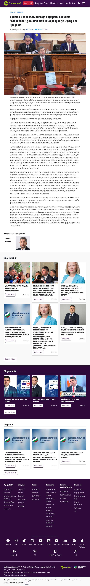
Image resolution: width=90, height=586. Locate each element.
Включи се (54, 3)
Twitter (39, 29)
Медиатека (10, 371)
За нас (46, 3)
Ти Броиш (7, 509)
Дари (62, 3)
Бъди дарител (79, 493)
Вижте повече (10, 295)
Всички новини (10, 359)
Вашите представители (66, 486)
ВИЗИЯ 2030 (36, 496)
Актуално (39, 3)
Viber (46, 29)
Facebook (31, 29)
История (35, 493)
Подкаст (21, 503)
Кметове (49, 526)
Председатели (51, 489)
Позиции (8, 424)
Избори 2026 (28, 3)
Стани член (78, 489)
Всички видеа (10, 412)
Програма (7, 493)
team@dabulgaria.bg (18, 570)
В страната (64, 502)
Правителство (65, 495)
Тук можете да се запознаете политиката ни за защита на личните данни (27, 572)
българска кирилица (19, 575)
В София (63, 498)
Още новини (10, 258)
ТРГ (75, 511)
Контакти (36, 489)
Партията (50, 485)
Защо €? (21, 489)
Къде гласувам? (9, 502)
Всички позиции (10, 472)
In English (21, 506)
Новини (20, 493)
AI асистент (8, 505)
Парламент (64, 491)
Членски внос (70, 3)
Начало (12, 12)
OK (27, 583)
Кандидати (8, 489)
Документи (36, 499)
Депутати (49, 517)
